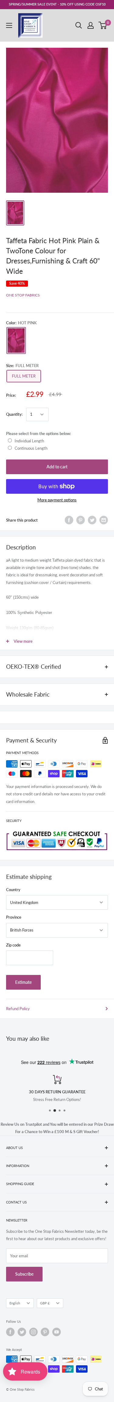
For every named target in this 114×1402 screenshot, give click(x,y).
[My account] (91, 25)
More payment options (57, 499)
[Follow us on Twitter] (22, 1332)
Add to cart (57, 466)
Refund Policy (18, 1008)
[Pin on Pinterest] (80, 520)
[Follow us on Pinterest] (45, 1332)
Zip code (13, 945)
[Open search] (78, 25)
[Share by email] (103, 520)
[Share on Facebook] (69, 520)
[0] (103, 25)
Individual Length (29, 440)
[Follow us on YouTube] (56, 1332)
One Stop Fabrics (23, 295)
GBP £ (45, 1303)
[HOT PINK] (16, 340)
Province (13, 917)
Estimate (23, 982)
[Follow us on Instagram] (33, 1332)
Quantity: (14, 414)
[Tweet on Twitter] (92, 520)
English (14, 1303)
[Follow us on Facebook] (10, 1332)
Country (13, 889)
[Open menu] (9, 25)
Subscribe (24, 1274)
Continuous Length (31, 448)
